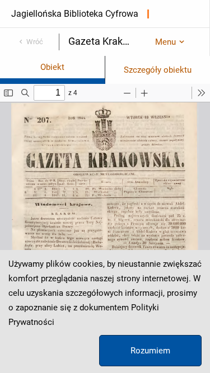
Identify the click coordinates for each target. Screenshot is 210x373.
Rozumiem (150, 351)
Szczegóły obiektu (158, 70)
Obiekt (52, 67)
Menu (165, 42)
